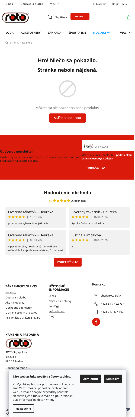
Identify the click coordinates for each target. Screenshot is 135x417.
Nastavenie (23, 408)
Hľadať (80, 16)
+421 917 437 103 (112, 311)
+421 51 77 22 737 (112, 303)
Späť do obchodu (67, 118)
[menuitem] (9, 32)
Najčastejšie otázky (60, 301)
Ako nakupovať (14, 302)
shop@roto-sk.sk (111, 295)
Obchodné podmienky (19, 307)
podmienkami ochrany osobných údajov (107, 156)
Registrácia (119, 4)
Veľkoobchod (57, 311)
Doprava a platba (32, 3)
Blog (51, 316)
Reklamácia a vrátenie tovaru (22, 317)
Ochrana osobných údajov (21, 312)
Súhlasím (113, 379)
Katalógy (54, 306)
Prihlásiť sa (95, 168)
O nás (9, 3)
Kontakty (10, 292)
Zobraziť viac (67, 262)
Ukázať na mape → (18, 368)
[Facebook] (96, 322)
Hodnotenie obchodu (67, 192)
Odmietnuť (90, 379)
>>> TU (48, 400)
